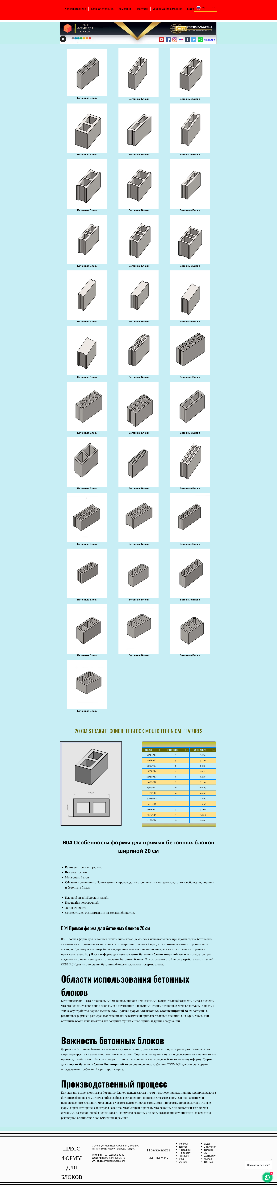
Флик (181, 1158)
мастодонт (209, 1155)
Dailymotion (210, 1146)
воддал (208, 1158)
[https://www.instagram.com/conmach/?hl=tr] (174, 39)
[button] (124, 9)
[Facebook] (168, 39)
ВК (205, 1152)
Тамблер (208, 1149)
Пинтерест (184, 1152)
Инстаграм (184, 1149)
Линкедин (184, 1155)
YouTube (183, 1161)
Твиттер (183, 1146)
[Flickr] (181, 39)
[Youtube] (161, 39)
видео (207, 1143)
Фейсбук (183, 1143)
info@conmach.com (108, 1160)
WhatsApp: (98, 1157)
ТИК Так (208, 1161)
